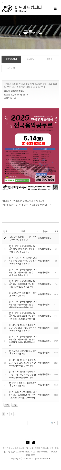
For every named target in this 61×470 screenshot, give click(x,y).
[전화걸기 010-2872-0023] (33, 443)
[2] (14, 405)
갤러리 (49, 59)
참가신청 (11, 68)
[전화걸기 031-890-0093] (27, 443)
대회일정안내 (11, 59)
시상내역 (30, 59)
